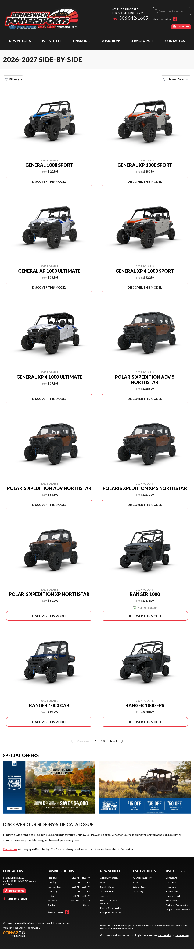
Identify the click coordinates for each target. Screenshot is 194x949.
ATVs (102, 882)
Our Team (171, 882)
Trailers (104, 896)
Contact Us (175, 41)
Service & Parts (143, 41)
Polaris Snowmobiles (110, 908)
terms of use (182, 935)
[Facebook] (175, 19)
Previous (83, 741)
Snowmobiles (107, 891)
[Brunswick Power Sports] (50, 18)
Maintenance (172, 900)
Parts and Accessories (177, 905)
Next (113, 741)
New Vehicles (20, 41)
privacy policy (164, 935)
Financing (81, 41)
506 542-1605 (133, 18)
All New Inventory (109, 877)
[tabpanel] (69, 891)
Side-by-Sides (107, 886)
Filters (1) (15, 79)
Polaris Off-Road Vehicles (108, 902)
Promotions (110, 41)
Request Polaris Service (178, 909)
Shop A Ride (24, 927)
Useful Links (176, 871)
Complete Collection (110, 912)
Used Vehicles (52, 41)
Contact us (10, 849)
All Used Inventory (142, 877)
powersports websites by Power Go (52, 923)
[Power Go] (37, 934)
